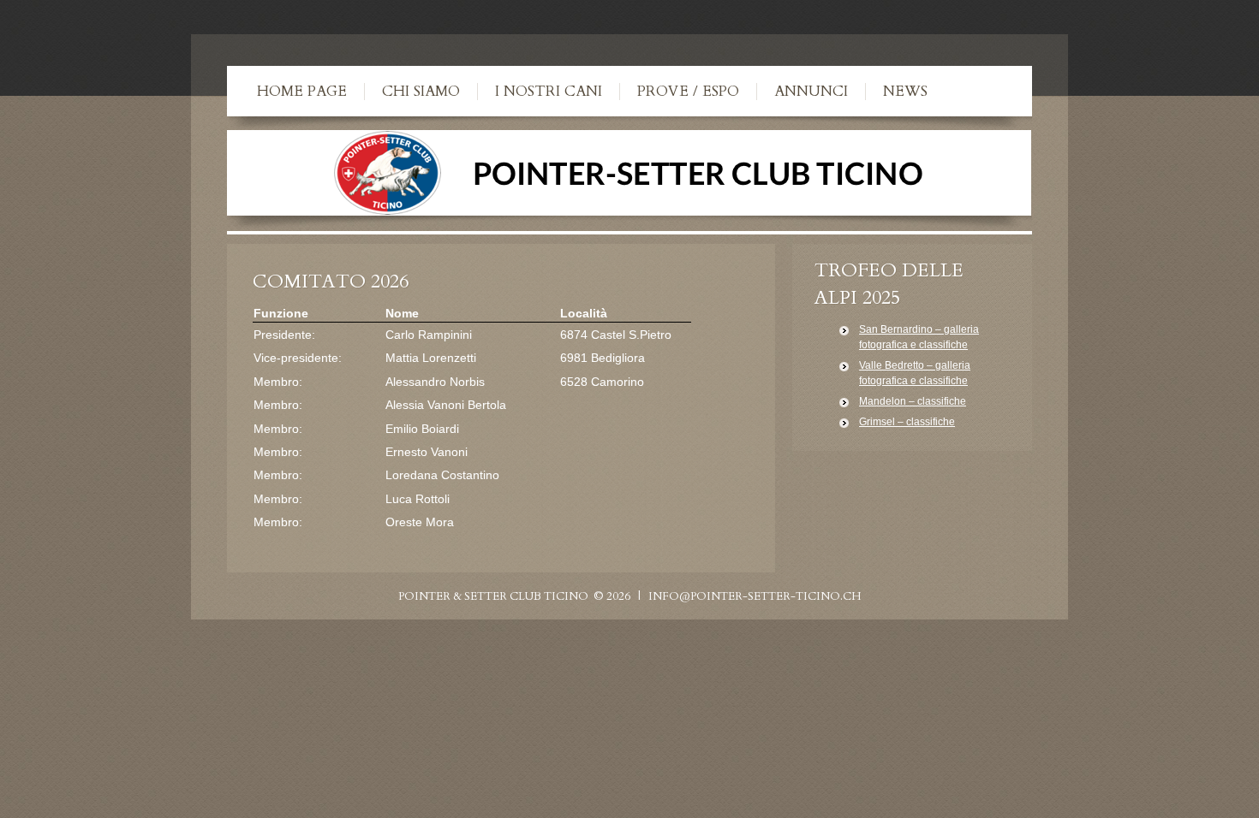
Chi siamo (421, 91)
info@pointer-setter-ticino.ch (755, 596)
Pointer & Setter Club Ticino (493, 596)
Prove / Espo (688, 91)
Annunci (811, 91)
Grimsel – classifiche (907, 422)
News (905, 91)
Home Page (302, 91)
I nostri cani (548, 91)
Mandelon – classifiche (912, 401)
